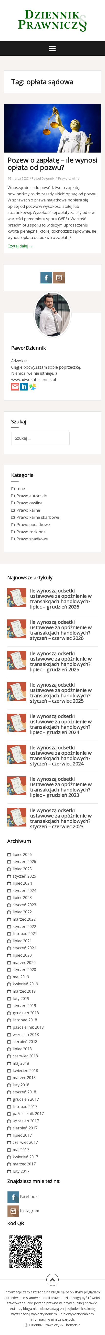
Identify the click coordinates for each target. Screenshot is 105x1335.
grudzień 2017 (26, 1099)
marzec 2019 (24, 991)
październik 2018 (28, 1027)
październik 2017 (28, 1113)
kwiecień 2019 (25, 984)
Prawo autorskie (32, 496)
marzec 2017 (24, 1164)
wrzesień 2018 (26, 1034)
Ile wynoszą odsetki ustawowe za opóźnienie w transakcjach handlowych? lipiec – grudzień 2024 (61, 724)
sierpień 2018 (25, 1041)
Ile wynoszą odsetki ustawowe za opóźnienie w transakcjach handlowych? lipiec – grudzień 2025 (61, 661)
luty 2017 (21, 1171)
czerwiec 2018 (25, 1056)
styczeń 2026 (24, 861)
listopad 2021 (25, 933)
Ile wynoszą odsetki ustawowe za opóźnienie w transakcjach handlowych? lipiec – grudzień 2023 (61, 787)
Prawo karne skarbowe (38, 517)
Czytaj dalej (20, 246)
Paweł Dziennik (43, 178)
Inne (21, 488)
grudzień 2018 (26, 1013)
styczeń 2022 (24, 926)
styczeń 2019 (24, 1005)
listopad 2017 (25, 1106)
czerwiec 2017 (25, 1142)
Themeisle (72, 1325)
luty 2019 (21, 998)
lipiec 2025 (22, 869)
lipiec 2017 (22, 1135)
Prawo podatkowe (33, 524)
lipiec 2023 (22, 897)
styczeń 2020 (24, 969)
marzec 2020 (24, 962)
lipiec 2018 (22, 1049)
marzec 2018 (24, 1077)
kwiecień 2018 (25, 1070)
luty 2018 (21, 1085)
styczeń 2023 (24, 905)
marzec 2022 (24, 919)
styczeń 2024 (24, 890)
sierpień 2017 (25, 1128)
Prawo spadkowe (32, 539)
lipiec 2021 (22, 941)
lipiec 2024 (22, 883)
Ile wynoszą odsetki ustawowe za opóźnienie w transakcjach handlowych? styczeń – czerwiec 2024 (61, 755)
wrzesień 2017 (26, 1121)
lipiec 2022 (22, 912)
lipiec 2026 (22, 854)
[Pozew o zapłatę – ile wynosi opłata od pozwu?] (55, 135)
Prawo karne (28, 510)
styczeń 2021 (24, 948)
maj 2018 (21, 1063)
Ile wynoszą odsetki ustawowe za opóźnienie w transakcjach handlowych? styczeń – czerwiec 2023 (61, 818)
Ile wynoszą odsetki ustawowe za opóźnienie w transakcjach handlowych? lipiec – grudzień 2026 (61, 598)
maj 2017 (21, 1149)
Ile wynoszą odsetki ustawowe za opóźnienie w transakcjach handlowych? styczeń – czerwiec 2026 (61, 630)
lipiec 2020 (22, 955)
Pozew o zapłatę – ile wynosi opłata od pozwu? (52, 163)
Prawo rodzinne (31, 532)
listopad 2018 (25, 1020)
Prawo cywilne (68, 178)
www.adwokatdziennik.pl (33, 379)
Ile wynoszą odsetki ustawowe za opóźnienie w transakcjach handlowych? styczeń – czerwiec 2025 (61, 692)
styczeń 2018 (24, 1092)
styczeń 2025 (24, 876)
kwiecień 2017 (25, 1157)
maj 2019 (21, 977)
